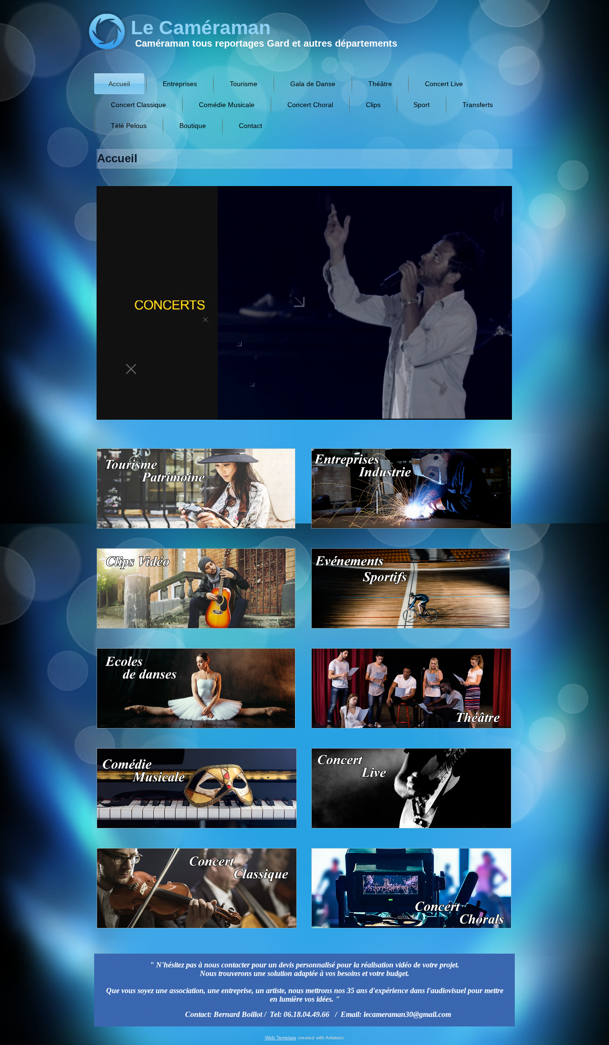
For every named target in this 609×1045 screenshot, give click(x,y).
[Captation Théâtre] (409, 729)
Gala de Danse (312, 84)
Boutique (192, 125)
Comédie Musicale (227, 104)
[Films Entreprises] (409, 529)
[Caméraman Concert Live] (409, 829)
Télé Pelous (129, 125)
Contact (250, 125)
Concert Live (444, 84)
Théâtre (380, 84)
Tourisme (243, 84)
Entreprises (180, 84)
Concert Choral (310, 104)
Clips (373, 104)
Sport (421, 104)
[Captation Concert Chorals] (409, 929)
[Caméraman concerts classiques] (198, 929)
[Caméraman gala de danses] (198, 729)
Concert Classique (138, 104)
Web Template (280, 1037)
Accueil (119, 84)
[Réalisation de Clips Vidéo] (198, 629)
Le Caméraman (201, 28)
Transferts (477, 104)
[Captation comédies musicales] (198, 829)
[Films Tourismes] (198, 529)
